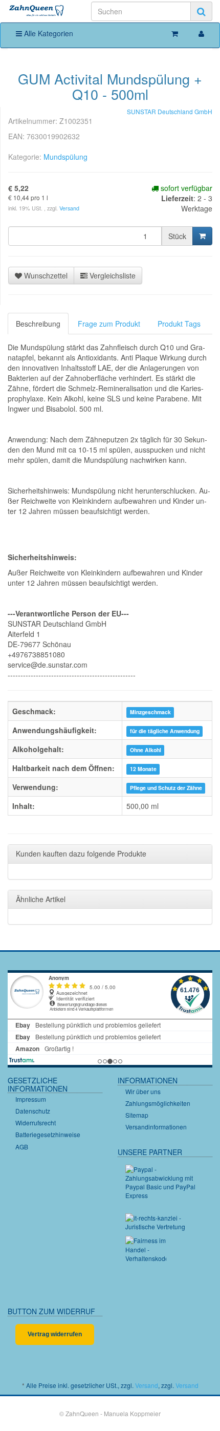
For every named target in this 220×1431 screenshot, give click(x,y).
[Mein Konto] (201, 33)
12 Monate (143, 769)
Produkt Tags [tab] (179, 323)
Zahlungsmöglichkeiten (157, 1103)
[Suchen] (201, 11)
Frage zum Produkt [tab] (109, 323)
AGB (21, 1146)
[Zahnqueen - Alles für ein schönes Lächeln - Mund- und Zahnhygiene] (36, 11)
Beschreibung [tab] (38, 323)
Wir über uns (143, 1091)
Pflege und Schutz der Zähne (166, 788)
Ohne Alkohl (145, 750)
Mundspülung (65, 157)
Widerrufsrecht (35, 1122)
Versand (69, 208)
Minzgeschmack (150, 712)
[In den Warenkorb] (202, 236)
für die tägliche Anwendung (165, 731)
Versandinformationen (156, 1126)
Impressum (30, 1099)
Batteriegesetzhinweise (47, 1134)
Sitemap (136, 1114)
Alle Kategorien (47, 33)
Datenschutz (32, 1110)
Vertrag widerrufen (55, 1334)
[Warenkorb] (175, 33)
